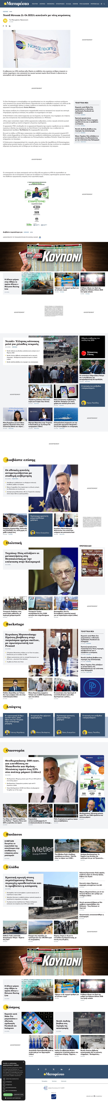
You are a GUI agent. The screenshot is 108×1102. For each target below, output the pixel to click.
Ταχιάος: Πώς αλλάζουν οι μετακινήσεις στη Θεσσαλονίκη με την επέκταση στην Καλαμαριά (22, 557)
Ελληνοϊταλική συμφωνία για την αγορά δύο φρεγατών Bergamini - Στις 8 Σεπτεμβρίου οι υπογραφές (66, 424)
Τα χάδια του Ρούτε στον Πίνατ (15, 661)
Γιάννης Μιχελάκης (17, 732)
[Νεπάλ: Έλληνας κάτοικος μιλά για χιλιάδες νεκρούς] (53, 359)
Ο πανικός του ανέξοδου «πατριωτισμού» (91, 387)
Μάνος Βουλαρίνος (43, 732)
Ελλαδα (68, 4)
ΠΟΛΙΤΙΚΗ (83, 141)
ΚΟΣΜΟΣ (5, 11)
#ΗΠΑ (10, 11)
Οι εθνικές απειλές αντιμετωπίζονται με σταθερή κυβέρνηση (18, 473)
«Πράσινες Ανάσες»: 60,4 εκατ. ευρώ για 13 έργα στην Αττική (39, 400)
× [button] (23, 1062)
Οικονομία (15, 750)
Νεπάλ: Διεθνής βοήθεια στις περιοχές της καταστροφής (85, 130)
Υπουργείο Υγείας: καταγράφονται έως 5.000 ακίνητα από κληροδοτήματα (38, 613)
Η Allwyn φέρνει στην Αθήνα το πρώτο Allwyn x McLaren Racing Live (12, 284)
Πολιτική (14, 543)
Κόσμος (13, 1007)
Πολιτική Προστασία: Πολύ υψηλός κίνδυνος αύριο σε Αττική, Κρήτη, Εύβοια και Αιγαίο (92, 874)
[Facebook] (38, 1069)
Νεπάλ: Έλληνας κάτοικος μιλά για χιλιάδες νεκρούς (22, 342)
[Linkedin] (9, 26)
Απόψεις (13, 707)
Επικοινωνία (63, 1081)
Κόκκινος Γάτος (92, 353)
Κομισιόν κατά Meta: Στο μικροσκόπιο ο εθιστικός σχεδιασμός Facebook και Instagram (84, 110)
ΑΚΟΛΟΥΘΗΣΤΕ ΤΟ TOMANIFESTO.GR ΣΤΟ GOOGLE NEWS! (20, 237)
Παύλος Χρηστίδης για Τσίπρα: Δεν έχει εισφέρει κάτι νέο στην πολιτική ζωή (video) (14, 695)
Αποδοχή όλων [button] (8, 1094)
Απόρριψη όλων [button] (18, 1094)
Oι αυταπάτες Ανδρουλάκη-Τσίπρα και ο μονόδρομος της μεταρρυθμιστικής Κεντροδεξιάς (91, 377)
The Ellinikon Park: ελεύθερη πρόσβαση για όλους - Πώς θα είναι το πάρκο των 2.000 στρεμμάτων (65, 857)
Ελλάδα (12, 867)
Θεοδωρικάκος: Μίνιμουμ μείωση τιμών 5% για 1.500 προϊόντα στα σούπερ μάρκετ (91, 815)
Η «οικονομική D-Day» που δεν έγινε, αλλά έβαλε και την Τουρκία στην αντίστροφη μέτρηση (14, 720)
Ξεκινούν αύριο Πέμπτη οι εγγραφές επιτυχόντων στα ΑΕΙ (90, 884)
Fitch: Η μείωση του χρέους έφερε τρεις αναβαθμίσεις (66, 820)
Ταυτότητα (54, 1081)
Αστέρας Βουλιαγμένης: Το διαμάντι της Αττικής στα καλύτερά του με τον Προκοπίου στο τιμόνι (92, 857)
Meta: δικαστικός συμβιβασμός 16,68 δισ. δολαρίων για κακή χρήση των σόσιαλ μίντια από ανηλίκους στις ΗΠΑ (65, 402)
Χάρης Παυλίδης (93, 403)
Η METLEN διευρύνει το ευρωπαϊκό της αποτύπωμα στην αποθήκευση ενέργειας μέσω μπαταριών (12, 848)
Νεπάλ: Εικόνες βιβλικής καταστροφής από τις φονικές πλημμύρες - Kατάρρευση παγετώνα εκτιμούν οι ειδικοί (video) (22, 357)
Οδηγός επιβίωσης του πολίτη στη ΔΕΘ (90, 339)
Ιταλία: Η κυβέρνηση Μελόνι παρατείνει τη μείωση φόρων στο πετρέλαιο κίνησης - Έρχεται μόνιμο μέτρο (66, 1053)
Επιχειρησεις (60, 4)
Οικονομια (50, 4)
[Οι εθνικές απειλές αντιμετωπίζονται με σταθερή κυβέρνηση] (53, 488)
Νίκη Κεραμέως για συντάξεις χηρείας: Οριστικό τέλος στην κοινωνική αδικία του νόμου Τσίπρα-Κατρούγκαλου (13, 425)
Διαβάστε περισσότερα (15, 1075)
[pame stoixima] (54, 256)
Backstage (15, 624)
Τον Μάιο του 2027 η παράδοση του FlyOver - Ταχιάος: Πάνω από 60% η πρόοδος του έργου (14, 821)
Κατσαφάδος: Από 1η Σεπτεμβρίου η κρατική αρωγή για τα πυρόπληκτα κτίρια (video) (66, 613)
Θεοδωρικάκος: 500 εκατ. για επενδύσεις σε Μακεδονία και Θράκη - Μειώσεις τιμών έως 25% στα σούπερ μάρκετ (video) (23, 766)
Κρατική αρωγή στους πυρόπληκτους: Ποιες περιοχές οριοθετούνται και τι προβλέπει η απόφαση (86, 121)
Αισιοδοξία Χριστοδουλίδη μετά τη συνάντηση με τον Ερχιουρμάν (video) (41, 1052)
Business (14, 834)
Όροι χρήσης (44, 1081)
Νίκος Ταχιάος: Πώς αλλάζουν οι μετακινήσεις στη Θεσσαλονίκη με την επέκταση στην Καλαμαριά (87, 138)
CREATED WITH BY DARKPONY (94, 1096)
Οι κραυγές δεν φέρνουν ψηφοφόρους (41, 717)
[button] (13, 1098)
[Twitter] (53, 1069)
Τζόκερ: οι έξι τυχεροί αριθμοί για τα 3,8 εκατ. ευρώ (67, 289)
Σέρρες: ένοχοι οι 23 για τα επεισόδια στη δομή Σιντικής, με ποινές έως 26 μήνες (65, 937)
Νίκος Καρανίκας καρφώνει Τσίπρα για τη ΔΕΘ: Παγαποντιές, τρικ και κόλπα (40, 695)
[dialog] (13, 1080)
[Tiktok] (69, 1069)
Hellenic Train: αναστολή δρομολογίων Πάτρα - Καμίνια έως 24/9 (13, 937)
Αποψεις (42, 4)
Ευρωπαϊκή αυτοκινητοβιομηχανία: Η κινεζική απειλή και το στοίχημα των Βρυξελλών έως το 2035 (39, 822)
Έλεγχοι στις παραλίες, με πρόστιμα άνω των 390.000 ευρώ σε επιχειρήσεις (40, 937)
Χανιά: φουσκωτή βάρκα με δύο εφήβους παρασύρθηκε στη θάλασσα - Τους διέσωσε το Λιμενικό (90, 905)
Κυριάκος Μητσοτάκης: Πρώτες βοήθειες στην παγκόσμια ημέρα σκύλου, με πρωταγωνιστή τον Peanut (22, 640)
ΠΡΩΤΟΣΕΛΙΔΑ (95, 4)
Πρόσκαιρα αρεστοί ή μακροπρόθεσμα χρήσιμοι (39, 518)
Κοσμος (75, 4)
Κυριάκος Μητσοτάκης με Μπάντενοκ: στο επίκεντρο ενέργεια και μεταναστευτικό (64, 530)
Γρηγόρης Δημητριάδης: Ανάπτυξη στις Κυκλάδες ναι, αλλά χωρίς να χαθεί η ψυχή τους (15, 530)
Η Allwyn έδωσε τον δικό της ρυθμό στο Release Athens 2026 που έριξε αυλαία (91, 290)
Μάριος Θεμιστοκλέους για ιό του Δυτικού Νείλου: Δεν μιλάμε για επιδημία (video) (91, 894)
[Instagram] (45, 1069)
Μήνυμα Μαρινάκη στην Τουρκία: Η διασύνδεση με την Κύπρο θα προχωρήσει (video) (40, 424)
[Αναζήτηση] (104, 4)
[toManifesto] (16, 3)
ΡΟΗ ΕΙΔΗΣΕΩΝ (84, 4)
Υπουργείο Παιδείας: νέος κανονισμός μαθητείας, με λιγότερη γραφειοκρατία (12, 613)
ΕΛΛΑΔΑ (83, 125)
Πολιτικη (35, 4)
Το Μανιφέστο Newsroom (18, 20)
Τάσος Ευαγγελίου (42, 533)
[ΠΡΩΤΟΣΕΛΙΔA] (92, 563)
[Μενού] (101, 3)
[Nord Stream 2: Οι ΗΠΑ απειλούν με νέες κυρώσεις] (3, 26)
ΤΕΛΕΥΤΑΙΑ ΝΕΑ (81, 103)
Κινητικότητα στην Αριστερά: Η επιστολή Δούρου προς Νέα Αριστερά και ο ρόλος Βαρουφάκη (65, 695)
